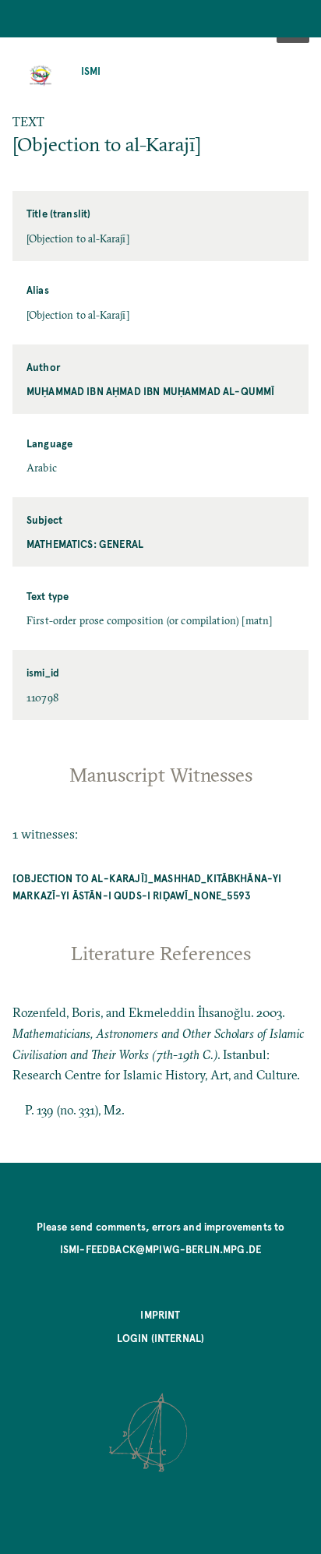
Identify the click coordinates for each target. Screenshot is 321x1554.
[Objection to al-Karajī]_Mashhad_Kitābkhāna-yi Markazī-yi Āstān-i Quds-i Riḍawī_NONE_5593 (146, 886)
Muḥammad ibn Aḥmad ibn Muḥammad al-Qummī (150, 390)
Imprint (160, 1314)
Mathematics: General (84, 543)
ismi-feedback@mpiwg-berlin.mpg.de (160, 1248)
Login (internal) (161, 1337)
